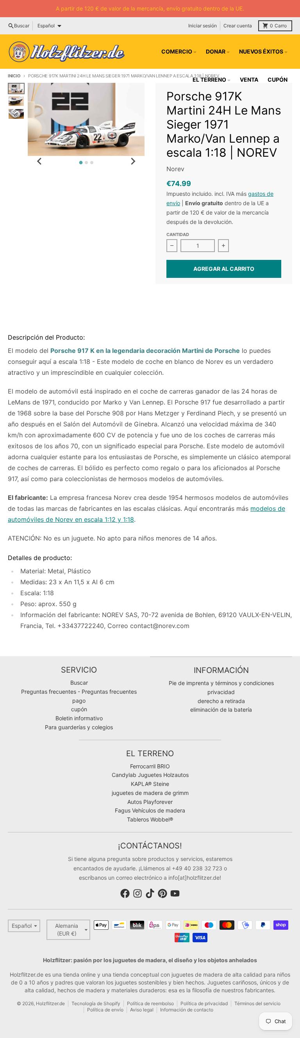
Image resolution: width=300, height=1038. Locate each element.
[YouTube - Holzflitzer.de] (175, 893)
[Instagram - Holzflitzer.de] (137, 893)
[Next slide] (132, 161)
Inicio (14, 76)
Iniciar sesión (202, 26)
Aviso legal (142, 1010)
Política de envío (105, 1010)
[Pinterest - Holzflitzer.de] (162, 893)
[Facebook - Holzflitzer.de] (125, 893)
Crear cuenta (237, 26)
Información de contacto (186, 1010)
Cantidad (177, 234)
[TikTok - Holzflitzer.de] (150, 893)
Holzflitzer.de (50, 1003)
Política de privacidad (204, 1003)
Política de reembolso (150, 1003)
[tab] (80, 163)
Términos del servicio (257, 1003)
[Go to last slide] (39, 161)
